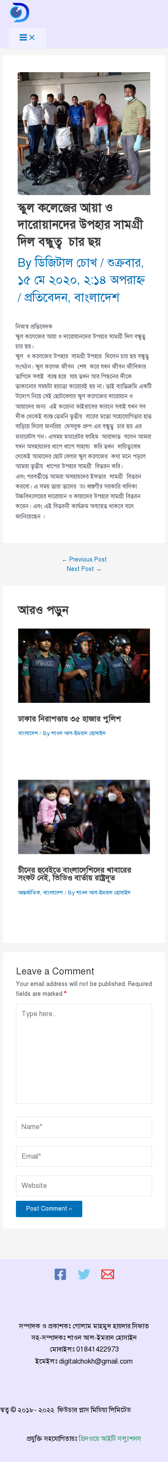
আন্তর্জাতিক (29, 892)
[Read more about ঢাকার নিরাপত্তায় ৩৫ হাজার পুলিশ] (84, 666)
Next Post (84, 569)
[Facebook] (60, 1278)
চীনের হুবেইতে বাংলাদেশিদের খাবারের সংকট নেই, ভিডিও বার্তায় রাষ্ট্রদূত (74, 873)
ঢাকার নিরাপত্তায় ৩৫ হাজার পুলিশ (69, 718)
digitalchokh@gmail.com (96, 1361)
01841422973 (97, 1349)
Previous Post (84, 559)
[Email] (107, 1278)
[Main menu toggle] (28, 38)
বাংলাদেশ (96, 297)
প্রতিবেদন (46, 297)
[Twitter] (84, 1278)
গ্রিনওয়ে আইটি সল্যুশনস (110, 1439)
